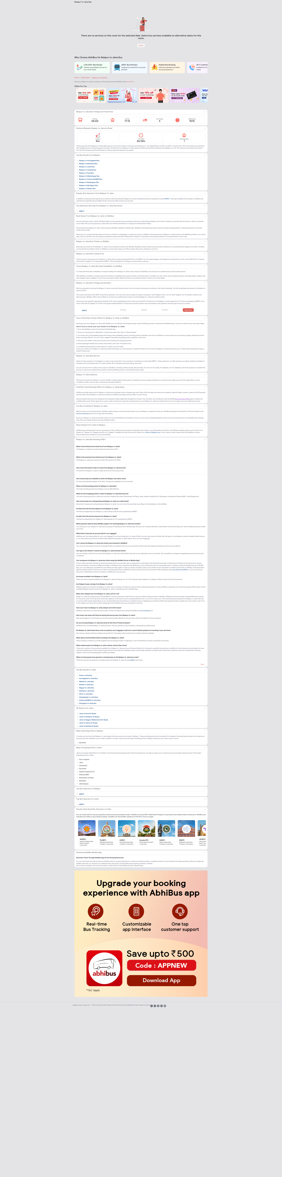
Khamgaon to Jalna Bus (87, 703)
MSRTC (167, 199)
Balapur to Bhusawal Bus (88, 163)
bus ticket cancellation (180, 569)
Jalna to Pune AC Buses (87, 713)
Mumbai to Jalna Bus (86, 691)
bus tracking (145, 610)
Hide (202, 664)
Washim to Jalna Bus (86, 681)
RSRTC (182, 840)
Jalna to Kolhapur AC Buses (89, 716)
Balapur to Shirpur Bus (87, 188)
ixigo (80, 1005)
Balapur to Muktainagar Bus (89, 176)
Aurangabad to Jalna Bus (88, 678)
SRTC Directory (144, 817)
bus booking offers (182, 399)
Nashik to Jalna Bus (86, 684)
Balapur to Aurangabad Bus (89, 160)
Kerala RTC (144, 840)
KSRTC (122, 840)
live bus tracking (82, 413)
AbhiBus (75, 1005)
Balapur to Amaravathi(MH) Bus (90, 179)
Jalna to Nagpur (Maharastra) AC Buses (93, 720)
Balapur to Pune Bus (86, 173)
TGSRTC (103, 840)
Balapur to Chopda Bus (87, 170)
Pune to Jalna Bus (85, 675)
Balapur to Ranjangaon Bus (89, 182)
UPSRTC (202, 839)
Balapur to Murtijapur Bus (88, 185)
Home (76, 77)
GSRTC (162, 840)
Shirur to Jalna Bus (86, 694)
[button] (92, 120)
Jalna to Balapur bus (153, 432)
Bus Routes (85, 77)
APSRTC (83, 839)
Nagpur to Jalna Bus (86, 688)
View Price (188, 310)
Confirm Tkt (86, 1005)
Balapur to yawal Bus (87, 167)
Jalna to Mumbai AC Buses (88, 726)
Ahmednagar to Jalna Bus (88, 697)
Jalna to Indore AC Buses (88, 723)
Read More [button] (130, 81)
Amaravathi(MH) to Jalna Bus (89, 700)
